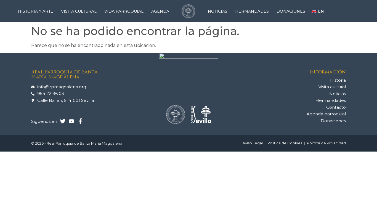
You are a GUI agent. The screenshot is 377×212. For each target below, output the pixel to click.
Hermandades (252, 11)
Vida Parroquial (124, 11)
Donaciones (291, 11)
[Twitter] (62, 121)
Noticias (217, 11)
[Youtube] (71, 121)
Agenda (160, 11)
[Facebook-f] (80, 121)
